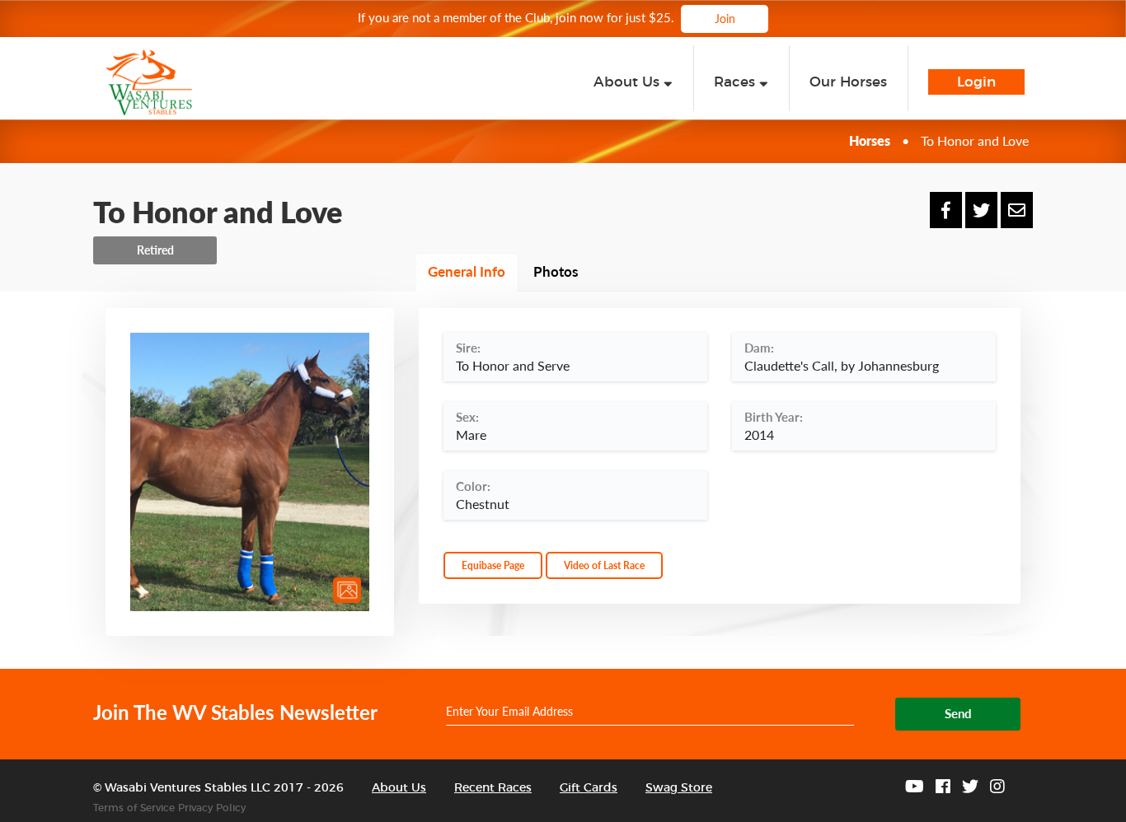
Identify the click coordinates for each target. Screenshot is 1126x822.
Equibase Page (493, 565)
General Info (466, 271)
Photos (555, 271)
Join (725, 19)
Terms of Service (134, 808)
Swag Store (678, 788)
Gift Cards (588, 788)
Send (958, 713)
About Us (399, 788)
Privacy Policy (212, 808)
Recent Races (493, 788)
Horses (869, 140)
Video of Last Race (604, 565)
